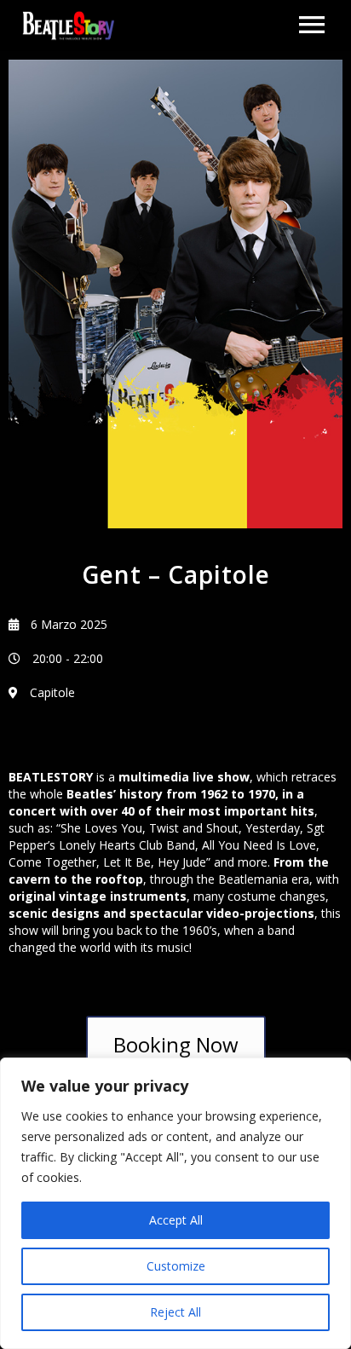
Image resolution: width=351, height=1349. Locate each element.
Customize (176, 1266)
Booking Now (176, 1044)
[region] (175, 1203)
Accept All (176, 1220)
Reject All (175, 1312)
